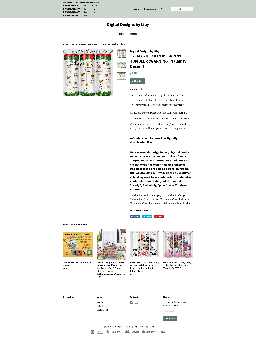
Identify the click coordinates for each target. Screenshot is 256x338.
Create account (150, 9)
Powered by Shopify (146, 326)
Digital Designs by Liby (128, 24)
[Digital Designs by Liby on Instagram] (136, 303)
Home (121, 33)
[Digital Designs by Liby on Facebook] (131, 303)
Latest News (69, 297)
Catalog (133, 33)
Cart (166, 9)
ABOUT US (101, 306)
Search (100, 302)
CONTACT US (102, 310)
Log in (136, 9)
